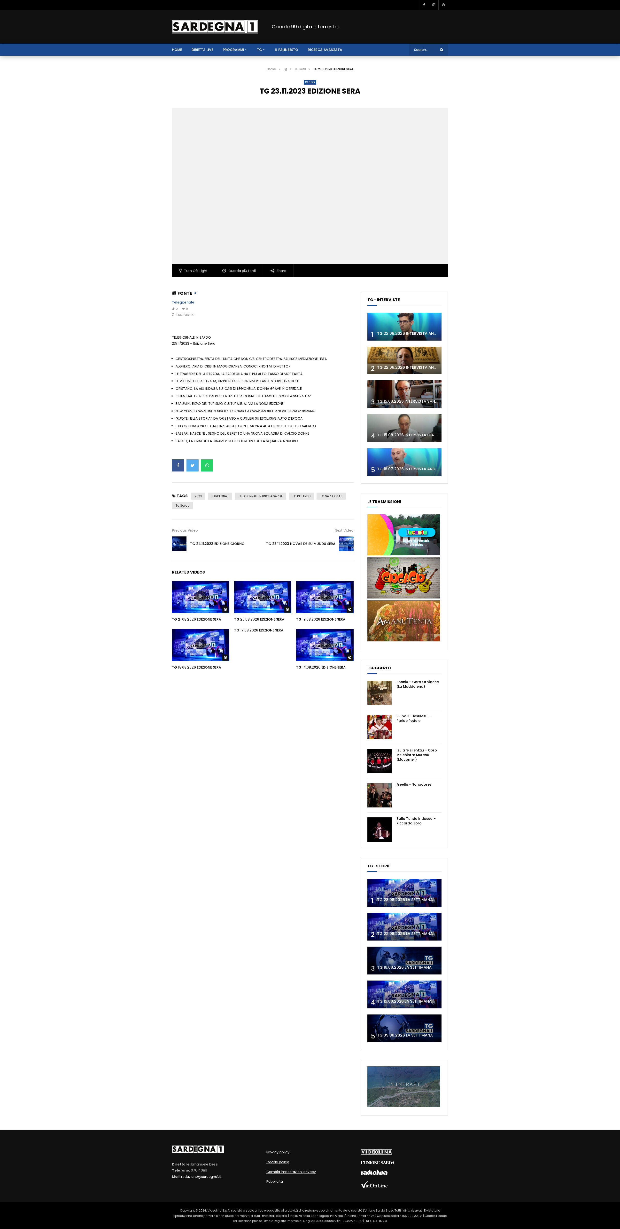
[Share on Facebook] (178, 465)
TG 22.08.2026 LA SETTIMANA (405, 933)
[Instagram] (433, 5)
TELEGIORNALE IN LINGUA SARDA (260, 496)
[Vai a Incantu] (403, 554)
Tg (259, 49)
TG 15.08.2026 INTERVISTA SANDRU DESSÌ (415, 401)
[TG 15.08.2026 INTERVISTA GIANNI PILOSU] (404, 428)
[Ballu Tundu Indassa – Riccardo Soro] (379, 829)
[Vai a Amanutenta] (403, 640)
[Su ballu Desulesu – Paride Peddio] (379, 727)
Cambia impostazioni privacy (291, 1171)
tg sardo (182, 505)
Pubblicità (274, 1181)
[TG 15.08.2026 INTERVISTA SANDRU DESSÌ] (404, 394)
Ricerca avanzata (325, 49)
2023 (198, 496)
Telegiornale (183, 302)
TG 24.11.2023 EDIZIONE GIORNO (217, 543)
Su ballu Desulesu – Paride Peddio (413, 718)
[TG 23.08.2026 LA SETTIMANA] (404, 893)
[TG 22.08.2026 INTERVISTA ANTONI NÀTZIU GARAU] (404, 361)
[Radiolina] (374, 1173)
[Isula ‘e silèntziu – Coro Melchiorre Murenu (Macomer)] (379, 761)
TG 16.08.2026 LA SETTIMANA (404, 967)
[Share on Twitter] (192, 465)
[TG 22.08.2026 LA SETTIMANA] (404, 927)
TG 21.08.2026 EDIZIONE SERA (196, 619)
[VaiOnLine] (374, 1186)
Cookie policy (277, 1162)
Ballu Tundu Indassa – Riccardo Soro (416, 821)
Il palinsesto (286, 49)
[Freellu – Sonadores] (379, 795)
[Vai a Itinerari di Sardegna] (403, 1105)
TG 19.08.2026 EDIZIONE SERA (320, 619)
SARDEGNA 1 (220, 496)
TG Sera (300, 69)
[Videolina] (376, 1153)
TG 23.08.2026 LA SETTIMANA (405, 899)
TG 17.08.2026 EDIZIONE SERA (258, 630)
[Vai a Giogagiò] (403, 597)
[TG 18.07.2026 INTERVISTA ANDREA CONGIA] (404, 462)
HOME (177, 49)
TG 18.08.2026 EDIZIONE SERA (196, 667)
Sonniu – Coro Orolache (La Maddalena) (417, 684)
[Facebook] (424, 5)
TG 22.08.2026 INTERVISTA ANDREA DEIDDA (417, 333)
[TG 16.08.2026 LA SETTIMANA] (404, 960)
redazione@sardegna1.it (201, 1176)
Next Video (344, 530)
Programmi (233, 49)
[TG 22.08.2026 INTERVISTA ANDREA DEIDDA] (404, 327)
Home (271, 69)
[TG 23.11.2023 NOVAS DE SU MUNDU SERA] (346, 543)
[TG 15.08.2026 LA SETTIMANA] (404, 994)
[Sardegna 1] (215, 27)
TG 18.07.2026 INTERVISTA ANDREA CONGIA (418, 469)
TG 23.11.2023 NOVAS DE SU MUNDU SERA (300, 543)
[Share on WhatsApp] (207, 465)
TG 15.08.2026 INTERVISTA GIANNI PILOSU (415, 435)
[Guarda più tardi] (443, 5)
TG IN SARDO (301, 496)
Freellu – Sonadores (414, 784)
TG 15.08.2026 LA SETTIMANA (404, 1001)
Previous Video (185, 530)
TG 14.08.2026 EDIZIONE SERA (321, 667)
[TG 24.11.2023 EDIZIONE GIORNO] (179, 543)
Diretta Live (202, 49)
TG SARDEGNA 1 (331, 496)
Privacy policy (277, 1152)
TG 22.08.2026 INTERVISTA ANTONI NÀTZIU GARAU (424, 367)
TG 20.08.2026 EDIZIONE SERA (259, 619)
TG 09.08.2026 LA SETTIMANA (405, 1035)
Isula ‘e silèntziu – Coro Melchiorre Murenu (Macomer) (416, 755)
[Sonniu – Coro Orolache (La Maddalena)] (379, 693)
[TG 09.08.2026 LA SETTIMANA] (404, 1028)
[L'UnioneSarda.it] (378, 1163)
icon (200, 596)
